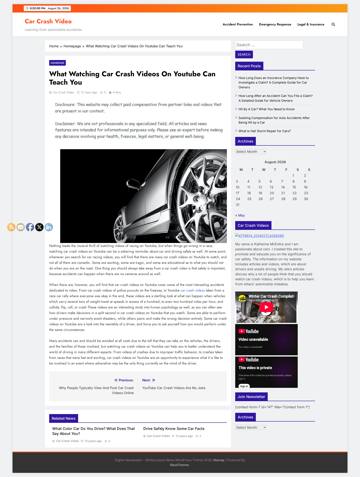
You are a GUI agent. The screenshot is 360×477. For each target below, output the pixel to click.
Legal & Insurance (311, 24)
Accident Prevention (238, 24)
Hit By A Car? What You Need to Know (267, 109)
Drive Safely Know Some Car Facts (173, 428)
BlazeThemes (179, 465)
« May (240, 215)
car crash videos (193, 290)
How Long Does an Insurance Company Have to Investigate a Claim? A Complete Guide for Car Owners (274, 82)
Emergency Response (275, 24)
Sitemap (218, 460)
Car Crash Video (48, 21)
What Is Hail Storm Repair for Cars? (265, 131)
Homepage (57, 63)
